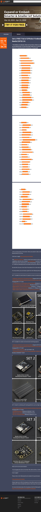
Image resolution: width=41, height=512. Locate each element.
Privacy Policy (20, 502)
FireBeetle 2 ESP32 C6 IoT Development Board (22, 344)
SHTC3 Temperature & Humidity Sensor (21, 284)
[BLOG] (9, 4)
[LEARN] (10, 4)
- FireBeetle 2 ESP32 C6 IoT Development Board (22, 278)
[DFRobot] (5, 2)
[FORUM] (6, 4)
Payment (19, 506)
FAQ (18, 507)
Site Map (36, 502)
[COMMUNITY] (3, 4)
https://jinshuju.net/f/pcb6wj (26, 256)
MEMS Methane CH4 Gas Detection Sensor (22, 286)
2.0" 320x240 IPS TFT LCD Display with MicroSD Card (24, 283)
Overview (6, 34)
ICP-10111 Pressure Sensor (19, 414)
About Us (19, 499)
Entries (19, 34)
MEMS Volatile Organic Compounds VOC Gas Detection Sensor (26, 289)
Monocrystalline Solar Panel (19, 349)
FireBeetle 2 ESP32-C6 (19, 259)
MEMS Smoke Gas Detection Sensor (20, 288)
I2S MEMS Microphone (17, 411)
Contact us (36, 500)
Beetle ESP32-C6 (31, 261)
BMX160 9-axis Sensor (17, 412)
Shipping (19, 504)
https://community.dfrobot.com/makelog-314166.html (24, 488)
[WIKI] (7, 4)
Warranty (19, 500)
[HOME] (1, 4)
